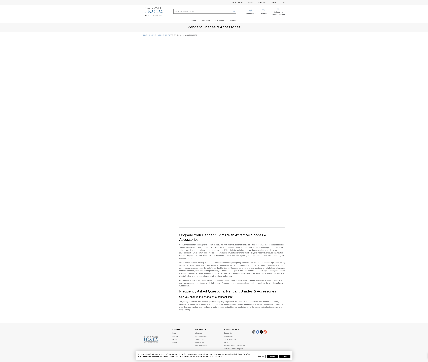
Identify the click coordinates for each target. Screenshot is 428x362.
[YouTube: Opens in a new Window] (265, 332)
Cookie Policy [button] (174, 356)
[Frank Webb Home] (154, 11)
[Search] (234, 11)
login (283, 2)
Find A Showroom (237, 2)
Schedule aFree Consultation (278, 13)
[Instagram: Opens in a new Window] (253, 332)
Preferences (260, 356)
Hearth (250, 2)
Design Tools (262, 2)
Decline (272, 356)
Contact (274, 2)
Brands (233, 21)
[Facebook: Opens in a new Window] (257, 332)
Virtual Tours (250, 13)
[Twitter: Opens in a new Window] (261, 332)
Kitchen (206, 21)
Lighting (220, 21)
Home (145, 35)
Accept (285, 356)
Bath (194, 21)
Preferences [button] (218, 356)
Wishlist (263, 13)
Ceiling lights (164, 35)
